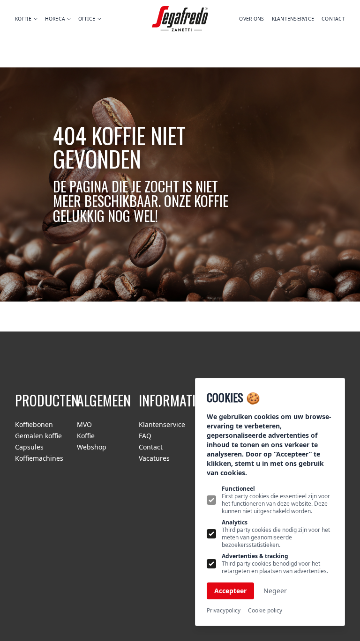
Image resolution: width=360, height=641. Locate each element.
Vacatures (154, 458)
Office (87, 18)
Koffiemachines (39, 458)
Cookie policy (265, 610)
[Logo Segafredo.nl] (180, 19)
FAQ (145, 435)
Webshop (91, 446)
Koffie (23, 18)
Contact (333, 18)
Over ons (251, 18)
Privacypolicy (223, 610)
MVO (84, 424)
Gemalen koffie (38, 435)
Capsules (29, 446)
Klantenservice (293, 18)
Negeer (275, 590)
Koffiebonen (34, 424)
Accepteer (230, 590)
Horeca (55, 18)
